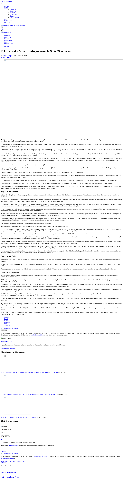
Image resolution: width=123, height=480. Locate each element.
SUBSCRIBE (8, 21)
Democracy (13, 11)
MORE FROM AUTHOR (8, 348)
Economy (12, 12)
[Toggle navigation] (1, 3)
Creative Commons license (39, 456)
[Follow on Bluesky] (2, 29)
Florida (6, 319)
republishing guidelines (37, 335)
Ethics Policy (12, 448)
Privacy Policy (21, 448)
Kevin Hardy (34, 417)
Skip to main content (6, 1)
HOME (6, 6)
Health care (13, 9)
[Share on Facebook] (5, 57)
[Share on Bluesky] (2, 57)
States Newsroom (14, 445)
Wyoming (7, 325)
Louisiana (7, 322)
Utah (5, 324)
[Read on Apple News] (4, 452)
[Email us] (1, 439)
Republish (4, 330)
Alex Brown (54, 372)
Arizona (6, 317)
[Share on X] (3, 57)
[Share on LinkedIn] (6, 57)
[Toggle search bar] (2, 27)
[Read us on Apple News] (4, 463)
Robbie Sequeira (53, 394)
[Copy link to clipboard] (10, 57)
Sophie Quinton (7, 55)
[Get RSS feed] (5, 452)
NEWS (6, 8)
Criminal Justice (14, 17)
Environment (13, 14)
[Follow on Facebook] (1, 29)
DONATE (7, 22)
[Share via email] (8, 57)
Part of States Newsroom (18, 25)
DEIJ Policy (4, 448)
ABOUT (6, 19)
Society (12, 16)
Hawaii (6, 320)
